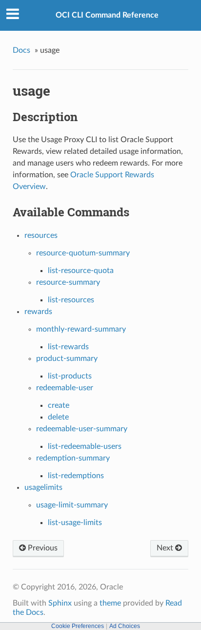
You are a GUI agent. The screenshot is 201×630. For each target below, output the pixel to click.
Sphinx (60, 603)
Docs (21, 50)
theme (110, 603)
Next (166, 548)
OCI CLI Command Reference (107, 15)
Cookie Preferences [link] (77, 626)
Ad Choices (124, 626)
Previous (42, 548)
